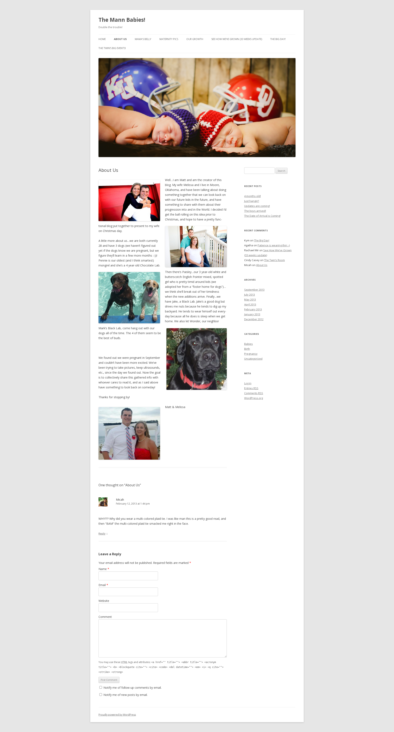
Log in (247, 383)
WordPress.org (253, 398)
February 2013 (253, 309)
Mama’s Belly (143, 39)
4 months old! (252, 196)
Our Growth (194, 39)
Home (102, 39)
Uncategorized (253, 358)
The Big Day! (278, 39)
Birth (247, 349)
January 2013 (252, 314)
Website (103, 601)
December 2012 (253, 319)
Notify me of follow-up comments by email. (132, 688)
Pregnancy (251, 354)
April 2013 (250, 304)
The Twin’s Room (274, 260)
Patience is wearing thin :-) (274, 245)
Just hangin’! (251, 201)
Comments (253, 393)
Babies (248, 344)
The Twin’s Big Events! (112, 48)
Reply (101, 533)
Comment (105, 617)
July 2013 (249, 294)
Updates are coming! (257, 206)
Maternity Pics (168, 39)
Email (103, 585)
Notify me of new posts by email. (125, 695)
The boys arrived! (255, 211)
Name (103, 569)
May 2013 (250, 299)
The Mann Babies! (121, 19)
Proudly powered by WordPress (117, 714)
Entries (251, 388)
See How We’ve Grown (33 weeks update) (236, 39)
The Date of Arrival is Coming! (262, 216)
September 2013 (254, 289)
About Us (120, 39)
